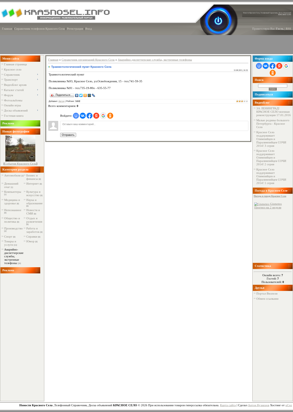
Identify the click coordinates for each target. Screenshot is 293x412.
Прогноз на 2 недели (267, 207)
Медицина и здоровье (12, 201)
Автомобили (12, 175)
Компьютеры (12, 191)
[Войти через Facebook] (89, 116)
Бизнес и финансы (32, 177)
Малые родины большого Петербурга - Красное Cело (272, 124)
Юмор (30, 241)
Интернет (32, 183)
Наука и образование (34, 201)
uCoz (288, 405)
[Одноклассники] (85, 95)
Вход (88, 28)
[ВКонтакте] (77, 95)
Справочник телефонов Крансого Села (39, 28)
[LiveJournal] (93, 95)
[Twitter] (81, 95)
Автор (61, 101)
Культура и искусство (33, 193)
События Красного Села (20, 163)
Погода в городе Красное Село (270, 196)
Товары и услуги (10, 243)
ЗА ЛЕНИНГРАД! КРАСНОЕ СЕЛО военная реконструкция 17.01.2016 (273, 112)
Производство (13, 228)
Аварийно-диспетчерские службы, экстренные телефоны (14, 256)
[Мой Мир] (89, 95)
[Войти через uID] (76, 116)
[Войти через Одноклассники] (110, 116)
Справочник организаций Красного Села (88, 59)
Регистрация (75, 28)
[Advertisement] (20, 337)
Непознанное (12, 210)
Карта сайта (228, 405)
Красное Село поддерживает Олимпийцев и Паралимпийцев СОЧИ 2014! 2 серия (271, 157)
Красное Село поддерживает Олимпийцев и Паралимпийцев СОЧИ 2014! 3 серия (271, 139)
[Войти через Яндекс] (96, 116)
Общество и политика (12, 220)
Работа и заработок (32, 230)
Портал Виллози (266, 293)
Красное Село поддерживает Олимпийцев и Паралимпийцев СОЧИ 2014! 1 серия (271, 176)
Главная (7, 28)
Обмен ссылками (267, 298)
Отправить (68, 134)
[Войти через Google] (103, 116)
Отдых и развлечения (34, 220)
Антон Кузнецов (258, 405)
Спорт (8, 236)
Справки (31, 236)
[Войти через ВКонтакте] (83, 116)
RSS (288, 28)
